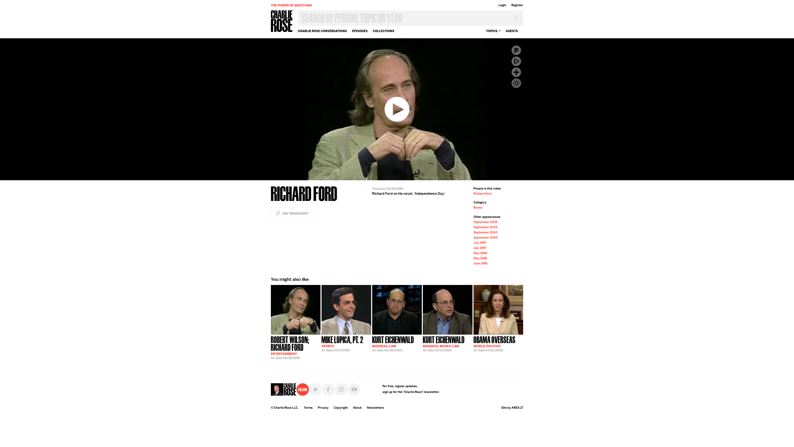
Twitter (315, 389)
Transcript (516, 50)
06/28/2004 (393, 343)
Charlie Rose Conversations (322, 31)
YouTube (354, 389)
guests (512, 31)
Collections (383, 31)
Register (517, 5)
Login (502, 5)
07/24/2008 (494, 343)
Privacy (323, 408)
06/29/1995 (290, 347)
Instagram (341, 389)
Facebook (328, 389)
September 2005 (485, 222)
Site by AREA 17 (512, 408)
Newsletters (375, 408)
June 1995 (481, 263)
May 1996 (480, 253)
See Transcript (295, 213)
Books (478, 207)
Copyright (341, 408)
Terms (308, 408)
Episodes (360, 31)
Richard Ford (482, 194)
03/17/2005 (444, 343)
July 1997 (480, 243)
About (357, 408)
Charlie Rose (282, 21)
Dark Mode (516, 83)
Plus (516, 72)
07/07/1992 (342, 343)
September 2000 (486, 232)
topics (491, 31)
